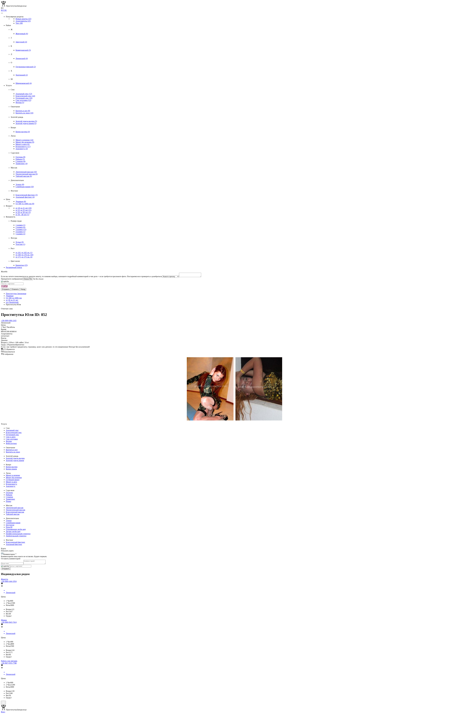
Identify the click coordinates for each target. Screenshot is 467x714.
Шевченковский (24, 83)
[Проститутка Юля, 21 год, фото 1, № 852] (209, 389)
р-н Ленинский (12, 302)
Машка (4, 620)
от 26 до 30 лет (23, 212)
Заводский (21, 42)
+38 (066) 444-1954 (9, 581)
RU (2, 10)
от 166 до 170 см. (24, 255)
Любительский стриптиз (16, 536)
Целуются (10, 525)
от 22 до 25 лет (23, 210)
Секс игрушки (23, 100)
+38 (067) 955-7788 (9, 663)
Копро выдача (23, 132)
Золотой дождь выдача (26, 121)
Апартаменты (23, 21)
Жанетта (4, 579)
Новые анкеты (23, 19)
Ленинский (22, 58)
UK (5, 10)
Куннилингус (23, 146)
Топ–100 (19, 23)
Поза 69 (9, 527)
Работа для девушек (9, 661)
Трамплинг (21, 164)
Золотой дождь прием (26, 123)
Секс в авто (10, 437)
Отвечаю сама (7, 309)
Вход (3, 712)
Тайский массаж (24, 176)
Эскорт (20, 184)
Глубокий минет (12, 480)
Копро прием (11, 469)
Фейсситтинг (11, 443)
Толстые (20, 244)
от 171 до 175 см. (24, 257)
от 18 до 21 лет (23, 208)
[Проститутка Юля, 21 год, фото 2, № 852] (258, 389)
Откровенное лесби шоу (16, 529)
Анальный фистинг (25, 197)
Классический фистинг (27, 195)
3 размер (21, 229)
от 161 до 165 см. (24, 253)
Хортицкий (22, 75)
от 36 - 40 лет (22, 215)
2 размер (20, 227)
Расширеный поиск (14, 267)
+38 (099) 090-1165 (8, 321)
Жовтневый (22, 34)
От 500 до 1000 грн (25, 204)
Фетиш (20, 102)
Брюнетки (22, 265)
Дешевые (21, 201)
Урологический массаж (27, 174)
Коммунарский (23, 50)
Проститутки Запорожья (16, 294)
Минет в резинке (24, 140)
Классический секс (25, 96)
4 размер (20, 232)
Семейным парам (25, 187)
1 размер (20, 225)
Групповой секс (24, 98)
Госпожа (20, 157)
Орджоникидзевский (26, 67)
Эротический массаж (26, 172)
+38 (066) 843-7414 (9, 622)
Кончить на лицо (24, 113)
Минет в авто (22, 144)
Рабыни (20, 159)
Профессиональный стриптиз (18, 534)
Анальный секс (24, 94)
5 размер (20, 234)
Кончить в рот (23, 111)
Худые (20, 242)
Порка (8, 501)
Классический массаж (15, 512)
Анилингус (22, 149)
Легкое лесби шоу (13, 531)
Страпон (20, 161)
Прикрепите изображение (11, 279)
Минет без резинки (25, 142)
